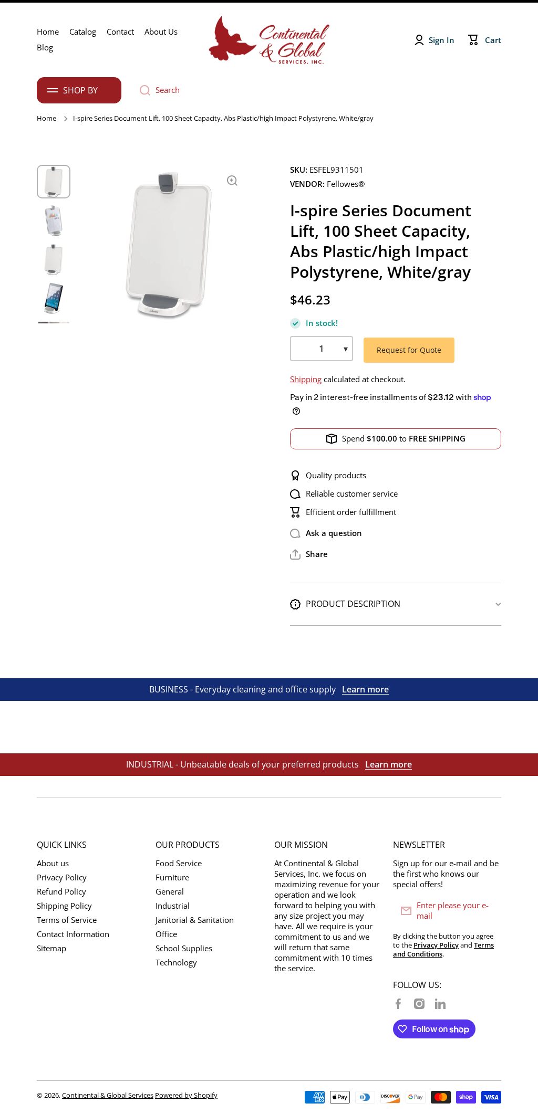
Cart (493, 40)
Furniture (172, 877)
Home (46, 118)
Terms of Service (67, 920)
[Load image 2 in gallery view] (53, 220)
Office (166, 934)
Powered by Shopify (186, 1095)
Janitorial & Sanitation (195, 920)
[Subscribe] (488, 911)
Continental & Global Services (107, 1095)
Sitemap (51, 948)
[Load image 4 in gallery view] (53, 298)
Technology (176, 962)
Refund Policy (61, 891)
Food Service (179, 863)
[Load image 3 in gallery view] (53, 259)
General (170, 891)
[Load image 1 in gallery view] (53, 181)
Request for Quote (409, 350)
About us (53, 863)
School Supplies (184, 948)
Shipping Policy (64, 905)
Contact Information (73, 934)
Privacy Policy (62, 877)
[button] (309, 554)
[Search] (141, 90)
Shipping (306, 379)
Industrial (173, 905)
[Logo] (269, 40)
